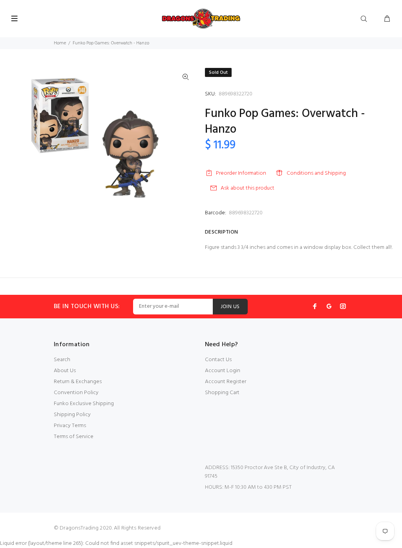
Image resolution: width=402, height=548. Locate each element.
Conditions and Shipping (316, 173)
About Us (65, 370)
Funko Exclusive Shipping (84, 403)
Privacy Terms (70, 425)
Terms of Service (73, 436)
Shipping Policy (72, 414)
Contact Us (218, 359)
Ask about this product (247, 188)
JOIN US (230, 306)
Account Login (222, 370)
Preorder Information (241, 173)
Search (62, 359)
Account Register (225, 381)
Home (60, 43)
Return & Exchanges (78, 381)
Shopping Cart (222, 392)
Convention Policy (76, 392)
